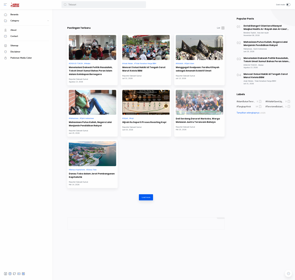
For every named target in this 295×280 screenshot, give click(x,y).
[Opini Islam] (189, 63)
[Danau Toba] (91, 170)
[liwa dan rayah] (263, 33)
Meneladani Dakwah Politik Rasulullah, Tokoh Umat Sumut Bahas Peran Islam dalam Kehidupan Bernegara (90, 71)
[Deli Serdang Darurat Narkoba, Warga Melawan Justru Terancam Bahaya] (199, 102)
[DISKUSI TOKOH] (76, 63)
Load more (146, 197)
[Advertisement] (263, 145)
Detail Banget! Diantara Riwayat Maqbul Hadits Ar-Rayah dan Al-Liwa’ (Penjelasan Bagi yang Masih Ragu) (265, 27)
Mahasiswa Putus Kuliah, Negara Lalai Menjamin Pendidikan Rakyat (90, 124)
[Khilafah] (180, 63)
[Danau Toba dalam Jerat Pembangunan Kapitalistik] (92, 153)
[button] (65, 4)
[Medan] (87, 63)
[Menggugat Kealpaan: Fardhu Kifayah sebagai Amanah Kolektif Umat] (199, 47)
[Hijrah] (125, 118)
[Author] (78, 79)
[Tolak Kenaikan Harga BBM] (145, 63)
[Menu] (5, 4)
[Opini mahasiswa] (87, 118)
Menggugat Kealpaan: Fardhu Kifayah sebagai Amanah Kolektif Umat (197, 69)
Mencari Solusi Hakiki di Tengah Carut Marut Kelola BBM (143, 69)
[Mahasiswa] (74, 118)
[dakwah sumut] (14, 4)
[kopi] (131, 118)
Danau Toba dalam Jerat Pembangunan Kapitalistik (92, 175)
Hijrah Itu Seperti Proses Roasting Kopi (144, 122)
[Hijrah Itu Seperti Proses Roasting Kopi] (146, 102)
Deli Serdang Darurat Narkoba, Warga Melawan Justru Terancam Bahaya (198, 120)
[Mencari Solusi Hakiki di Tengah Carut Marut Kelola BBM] (146, 47)
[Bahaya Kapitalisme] (77, 170)
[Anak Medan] (128, 63)
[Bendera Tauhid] (250, 33)
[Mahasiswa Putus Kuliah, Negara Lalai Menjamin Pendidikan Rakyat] (92, 102)
